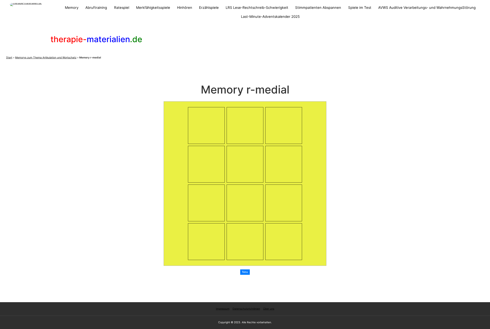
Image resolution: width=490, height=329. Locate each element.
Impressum (222, 308)
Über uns (268, 308)
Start (9, 57)
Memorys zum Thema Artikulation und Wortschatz (45, 57)
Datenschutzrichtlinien (246, 308)
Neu (245, 272)
